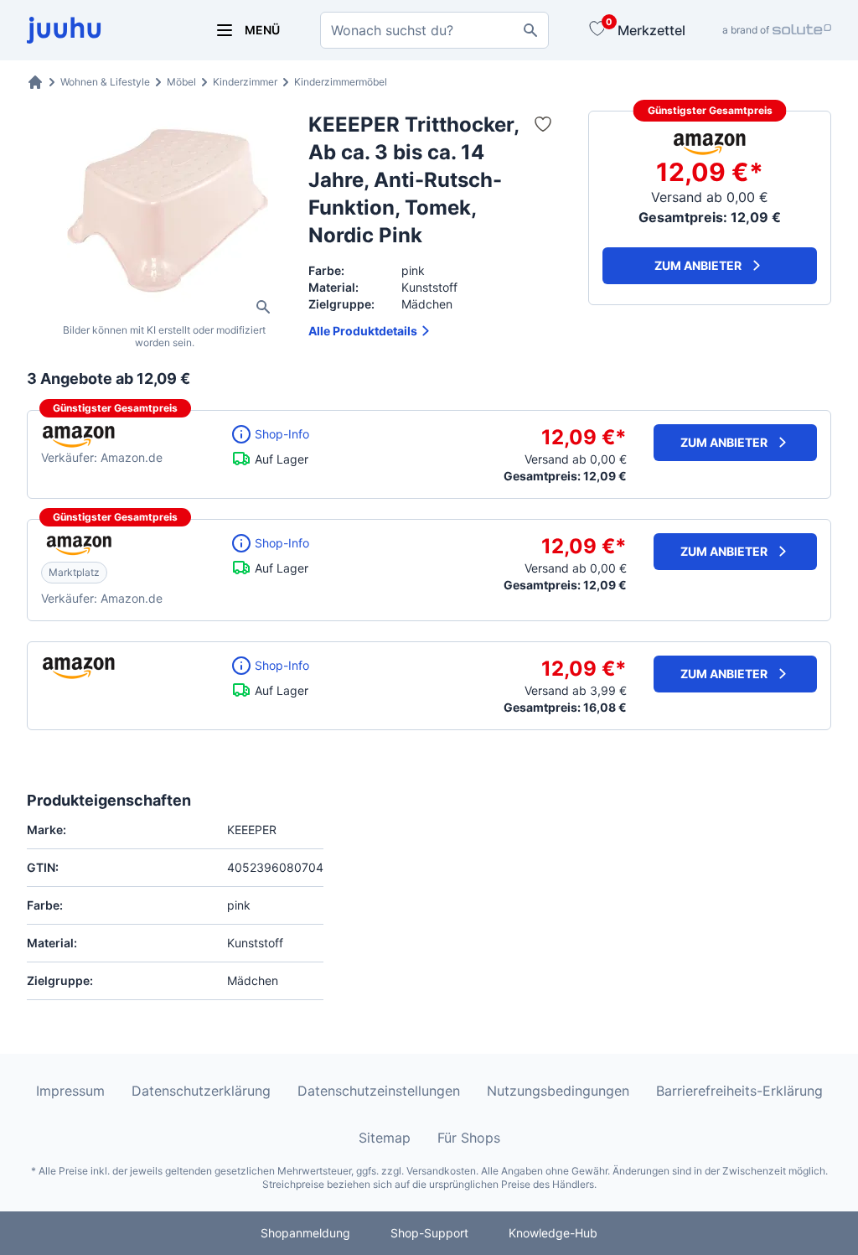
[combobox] (434, 30)
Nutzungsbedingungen (558, 1090)
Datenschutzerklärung (201, 1090)
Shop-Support (429, 1233)
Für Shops (468, 1137)
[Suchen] (530, 30)
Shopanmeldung (305, 1233)
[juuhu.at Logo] (100, 30)
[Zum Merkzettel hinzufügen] (543, 124)
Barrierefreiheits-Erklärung (739, 1090)
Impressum (70, 1090)
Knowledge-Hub (553, 1233)
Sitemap (385, 1137)
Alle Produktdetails (362, 331)
